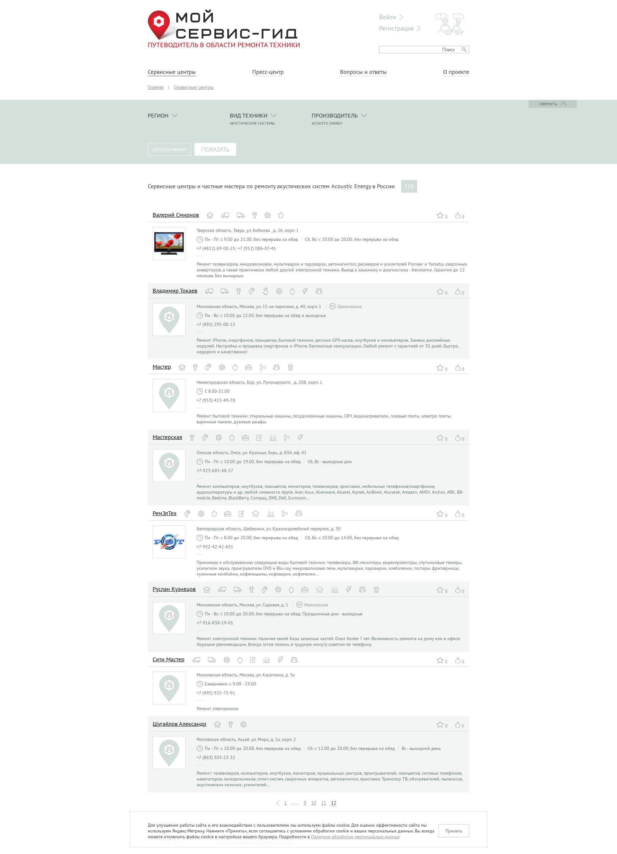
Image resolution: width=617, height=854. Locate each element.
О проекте (456, 72)
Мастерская (167, 437)
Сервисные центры (172, 72)
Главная (156, 87)
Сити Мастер (168, 659)
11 (323, 803)
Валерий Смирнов (176, 214)
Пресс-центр (268, 72)
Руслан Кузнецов (174, 589)
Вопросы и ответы (363, 72)
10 (313, 803)
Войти (387, 17)
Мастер (162, 366)
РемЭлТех (164, 513)
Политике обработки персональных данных (355, 837)
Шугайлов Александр (179, 723)
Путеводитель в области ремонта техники (224, 44)
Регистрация (396, 28)
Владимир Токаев (175, 290)
